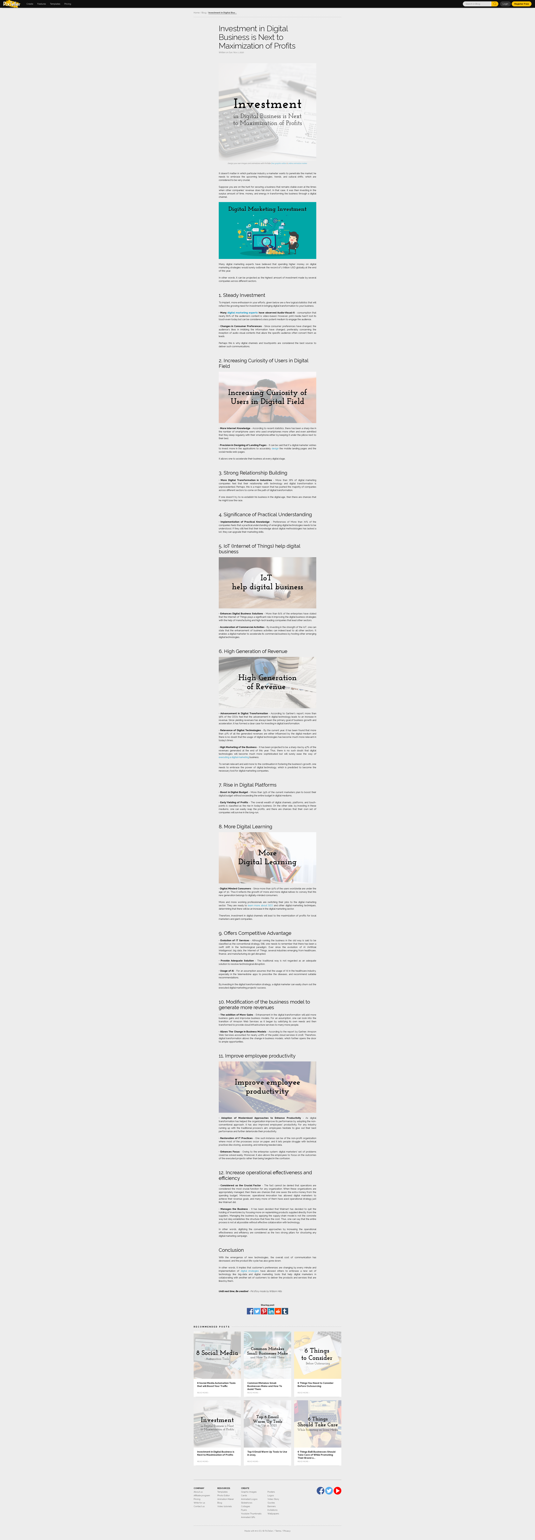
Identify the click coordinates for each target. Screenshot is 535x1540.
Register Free (521, 4)
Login (505, 4)
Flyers (244, 1510)
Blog (219, 1503)
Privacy (286, 1531)
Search (494, 3)
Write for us (199, 1503)
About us (198, 1492)
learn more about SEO (260, 905)
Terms (278, 1531)
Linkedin (271, 1311)
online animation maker (297, 163)
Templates (222, 1492)
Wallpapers (273, 1513)
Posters (271, 1492)
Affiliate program (202, 1495)
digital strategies (250, 1270)
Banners (272, 1506)
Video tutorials (224, 1506)
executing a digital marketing (234, 757)
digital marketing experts (242, 312)
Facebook (250, 1311)
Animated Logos (249, 1499)
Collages (245, 1506)
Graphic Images (248, 1492)
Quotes (271, 1503)
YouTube (337, 1491)
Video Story (273, 1499)
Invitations (272, 1510)
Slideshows (246, 1503)
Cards (244, 1495)
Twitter (257, 1311)
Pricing (197, 1499)
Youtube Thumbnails (251, 1513)
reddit (278, 1311)
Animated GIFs (248, 1517)
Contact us (199, 1506)
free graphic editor (278, 163)
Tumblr (285, 1311)
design (275, 448)
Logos (271, 1495)
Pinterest (264, 1311)
